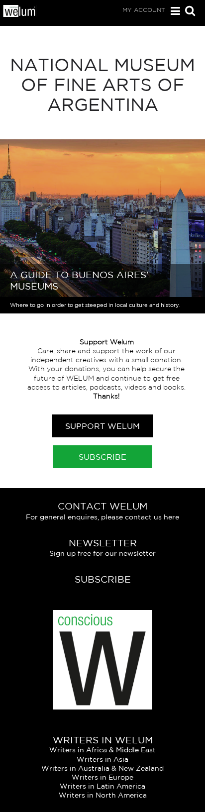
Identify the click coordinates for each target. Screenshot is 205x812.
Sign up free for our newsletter (102, 553)
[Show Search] (187, 11)
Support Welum (102, 425)
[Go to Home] (19, 14)
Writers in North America (103, 795)
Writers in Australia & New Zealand (102, 768)
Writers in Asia (102, 759)
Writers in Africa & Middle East (102, 750)
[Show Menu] (173, 11)
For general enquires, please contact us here (102, 517)
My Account (143, 9)
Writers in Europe (102, 777)
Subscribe (102, 456)
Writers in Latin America (102, 786)
